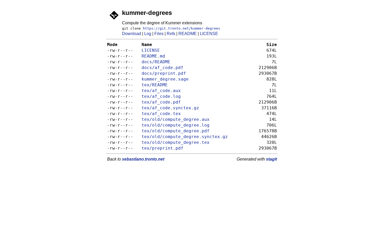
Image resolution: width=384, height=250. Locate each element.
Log (147, 33)
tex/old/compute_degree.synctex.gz (185, 136)
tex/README (155, 85)
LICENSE (209, 33)
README (187, 33)
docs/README (156, 62)
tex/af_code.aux (161, 90)
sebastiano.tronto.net (143, 159)
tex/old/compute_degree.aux (176, 119)
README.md (153, 56)
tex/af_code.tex (161, 113)
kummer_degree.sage (165, 79)
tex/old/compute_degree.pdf (176, 131)
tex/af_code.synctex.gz (170, 108)
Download (131, 33)
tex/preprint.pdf (162, 148)
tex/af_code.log (161, 96)
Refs (171, 33)
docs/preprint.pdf (164, 73)
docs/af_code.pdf (162, 67)
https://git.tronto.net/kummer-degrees (181, 28)
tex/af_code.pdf (161, 102)
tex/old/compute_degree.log (176, 125)
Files (159, 33)
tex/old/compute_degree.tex (176, 142)
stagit (271, 159)
